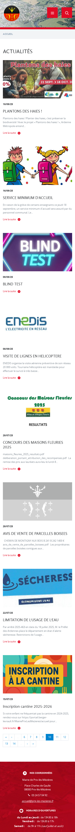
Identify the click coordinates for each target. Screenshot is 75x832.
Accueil (8, 34)
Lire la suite (9, 132)
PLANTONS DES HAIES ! (22, 111)
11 (57, 737)
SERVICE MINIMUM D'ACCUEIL (28, 198)
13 (6, 743)
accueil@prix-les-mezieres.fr (37, 801)
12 (64, 737)
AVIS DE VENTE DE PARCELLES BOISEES (35, 533)
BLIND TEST (13, 284)
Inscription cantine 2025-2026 (27, 706)
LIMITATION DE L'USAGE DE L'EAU (30, 620)
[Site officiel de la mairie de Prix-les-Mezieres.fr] (12, 14)
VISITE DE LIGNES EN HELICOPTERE (32, 356)
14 (14, 743)
